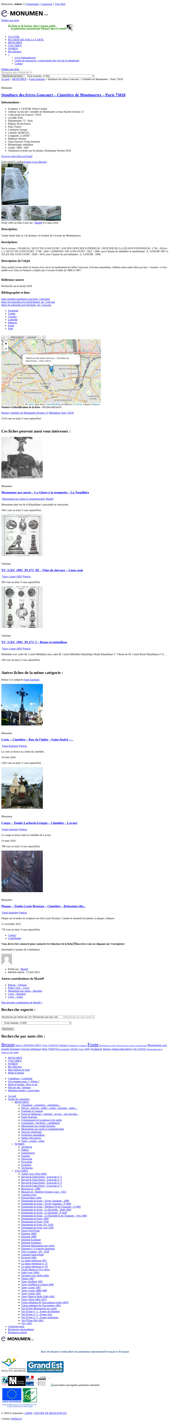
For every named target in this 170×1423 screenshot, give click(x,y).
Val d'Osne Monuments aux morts (39, 1308)
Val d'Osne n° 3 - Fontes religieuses (39, 1317)
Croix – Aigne (15, 996)
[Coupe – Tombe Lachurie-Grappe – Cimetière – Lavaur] (22, 807)
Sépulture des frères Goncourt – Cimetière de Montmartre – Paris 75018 (63, 95)
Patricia (27, 576)
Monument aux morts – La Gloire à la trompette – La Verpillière (45, 492)
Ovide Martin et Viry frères (35, 1269)
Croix (45, 1045)
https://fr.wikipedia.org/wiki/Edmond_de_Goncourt (28, 302)
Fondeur (25, 1155)
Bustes (18, 1045)
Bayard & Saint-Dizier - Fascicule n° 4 (41, 1182)
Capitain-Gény (29, 1194)
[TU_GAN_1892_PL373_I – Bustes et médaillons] (22, 627)
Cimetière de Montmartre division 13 (29, 412)
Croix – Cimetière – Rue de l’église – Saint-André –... (37, 739)
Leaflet (30, 404)
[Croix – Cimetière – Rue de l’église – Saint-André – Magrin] (22, 724)
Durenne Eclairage (31, 1239)
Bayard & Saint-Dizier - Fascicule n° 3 (41, 1179)
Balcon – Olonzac (17, 985)
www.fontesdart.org (25, 57)
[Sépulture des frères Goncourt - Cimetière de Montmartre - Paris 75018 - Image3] (38, 219)
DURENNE (53, 1045)
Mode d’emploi (16, 1072)
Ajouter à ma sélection (35, 162)
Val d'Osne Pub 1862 (32, 1320)
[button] (51, 369)
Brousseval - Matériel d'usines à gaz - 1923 (43, 1191)
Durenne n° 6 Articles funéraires (38, 1248)
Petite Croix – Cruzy (19, 987)
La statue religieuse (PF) (34, 1260)
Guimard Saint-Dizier (32, 1254)
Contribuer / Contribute (20, 1078)
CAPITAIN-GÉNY (31, 1045)
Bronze (5, 412)
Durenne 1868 (28, 1233)
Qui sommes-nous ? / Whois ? (23, 1081)
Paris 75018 (67, 412)
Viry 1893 (26, 1323)
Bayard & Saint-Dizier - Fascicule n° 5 (41, 1185)
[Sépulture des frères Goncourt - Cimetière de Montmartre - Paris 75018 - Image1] (8, 219)
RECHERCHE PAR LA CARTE (26, 39)
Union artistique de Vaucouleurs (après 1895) (45, 1302)
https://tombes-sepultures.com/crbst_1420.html (25, 299)
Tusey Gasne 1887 (31, 1287)
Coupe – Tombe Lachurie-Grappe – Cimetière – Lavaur (39, 823)
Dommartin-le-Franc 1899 (35, 1218)
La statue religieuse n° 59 (34, 1266)
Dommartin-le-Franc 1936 (35, 1221)
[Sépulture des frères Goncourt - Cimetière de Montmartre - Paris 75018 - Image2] (23, 219)
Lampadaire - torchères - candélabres (40, 1123)
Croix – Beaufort (17, 993)
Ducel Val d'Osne (30, 1230)
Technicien (27, 1167)
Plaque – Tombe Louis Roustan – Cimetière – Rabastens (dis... (43, 906)
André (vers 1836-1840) (34, 1173)
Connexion (46, 4)
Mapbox (96, 404)
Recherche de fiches (12, 76)
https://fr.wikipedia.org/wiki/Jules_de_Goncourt (26, 305)
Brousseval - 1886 (30, 1188)
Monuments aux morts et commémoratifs (23, 498)
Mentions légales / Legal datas (24, 1090)
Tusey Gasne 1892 (12, 576)
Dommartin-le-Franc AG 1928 (37, 1224)
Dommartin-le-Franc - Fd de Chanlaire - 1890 (45, 1200)
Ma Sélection (15, 1066)
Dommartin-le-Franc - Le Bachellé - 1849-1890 (46, 1209)
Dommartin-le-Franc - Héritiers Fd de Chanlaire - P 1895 (51, 1206)
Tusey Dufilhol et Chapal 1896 (37, 1284)
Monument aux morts (107, 1045)
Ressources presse (17, 1332)
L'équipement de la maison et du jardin (41, 1120)
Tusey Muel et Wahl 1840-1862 (37, 1296)
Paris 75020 (48, 1049)
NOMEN (13, 48)
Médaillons (54, 412)
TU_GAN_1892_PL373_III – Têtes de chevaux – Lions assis (42, 570)
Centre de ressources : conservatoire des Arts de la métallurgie (47, 60)
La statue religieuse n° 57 (34, 1263)
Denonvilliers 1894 (31, 1197)
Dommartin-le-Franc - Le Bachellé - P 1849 (44, 1212)
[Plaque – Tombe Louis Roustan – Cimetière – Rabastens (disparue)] (22, 891)
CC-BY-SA (77, 404)
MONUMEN (15, 42)
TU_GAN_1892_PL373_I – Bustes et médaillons (34, 642)
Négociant (26, 1158)
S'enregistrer (32, 4)
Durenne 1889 (28, 1236)
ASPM (28, 1413)
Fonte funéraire (37, 79)
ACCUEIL (14, 36)
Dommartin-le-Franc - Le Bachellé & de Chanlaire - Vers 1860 (54, 1215)
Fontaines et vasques (77, 1045)
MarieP (38, 222)
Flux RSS (60, 4)
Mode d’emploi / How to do (22, 1084)
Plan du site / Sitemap (19, 1087)
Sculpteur (96, 1049)
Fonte (93, 1044)
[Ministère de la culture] (30, 1385)
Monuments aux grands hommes (38, 1126)
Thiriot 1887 (27, 1278)
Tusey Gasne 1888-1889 (34, 1290)
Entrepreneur (28, 1152)
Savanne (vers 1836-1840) (35, 1275)
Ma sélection (14, 51)
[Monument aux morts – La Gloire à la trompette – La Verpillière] (22, 477)
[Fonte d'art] (4, 1385)
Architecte (26, 1147)
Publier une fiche (10, 20)
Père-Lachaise (62, 1049)
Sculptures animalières (33, 1135)
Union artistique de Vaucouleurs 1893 (41, 1305)
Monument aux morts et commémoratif (132, 1045)
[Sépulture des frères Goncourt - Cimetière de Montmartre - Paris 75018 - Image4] (53, 219)
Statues (107, 1049)
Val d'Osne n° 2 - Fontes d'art (36, 1314)
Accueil (5, 79)
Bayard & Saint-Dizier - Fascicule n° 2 (41, 1176)
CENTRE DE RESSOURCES (50, 1413)
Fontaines (63, 1045)
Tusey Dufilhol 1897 (32, 1281)
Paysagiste (26, 1161)
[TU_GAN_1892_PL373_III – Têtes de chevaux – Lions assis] (22, 555)
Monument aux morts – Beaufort (25, 990)
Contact (19, 63)
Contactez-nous (16, 1326)
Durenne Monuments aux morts (37, 1245)
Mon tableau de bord (19, 1069)
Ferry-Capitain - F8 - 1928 (35, 1251)
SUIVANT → (33, 337)
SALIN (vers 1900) (80, 1049)
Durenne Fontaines (31, 1242)
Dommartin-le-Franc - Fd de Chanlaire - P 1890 (46, 1203)
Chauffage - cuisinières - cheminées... (40, 1105)
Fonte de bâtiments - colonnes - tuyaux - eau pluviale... (50, 1114)
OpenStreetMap (53, 404)
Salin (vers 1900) (30, 1272)
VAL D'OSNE (139, 1049)
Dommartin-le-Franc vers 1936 (37, 1227)
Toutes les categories (19, 1099)
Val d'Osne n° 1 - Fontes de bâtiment (40, 1311)
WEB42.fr (16, 1418)
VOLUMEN (15, 45)
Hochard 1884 (28, 1257)
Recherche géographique (21, 1329)
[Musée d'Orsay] (17, 1385)
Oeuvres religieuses (31, 1049)
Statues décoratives (122, 1049)
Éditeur (25, 1150)
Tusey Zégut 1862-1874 (33, 1299)
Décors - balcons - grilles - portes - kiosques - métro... (49, 1108)
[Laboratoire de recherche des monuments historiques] (42, 1385)
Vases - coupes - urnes (32, 1141)
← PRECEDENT (16, 337)
